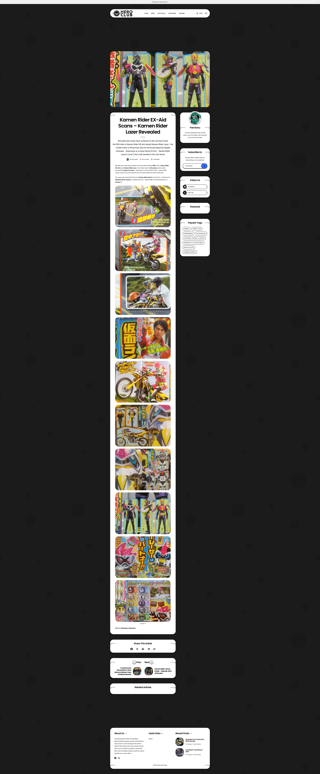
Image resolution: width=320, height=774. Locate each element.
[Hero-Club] (123, 13)
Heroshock (132, 628)
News (153, 13)
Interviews (172, 13)
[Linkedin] (143, 649)
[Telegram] (148, 649)
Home (146, 13)
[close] (318, 2)
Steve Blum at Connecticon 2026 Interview (195, 740)
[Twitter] (137, 649)
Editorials (162, 13)
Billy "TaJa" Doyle (195, 744)
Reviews (182, 13)
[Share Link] (154, 649)
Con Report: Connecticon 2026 (194, 751)
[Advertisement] (160, 34)
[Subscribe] (204, 165)
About (150, 739)
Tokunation (124, 628)
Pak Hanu (135, 159)
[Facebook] (131, 649)
